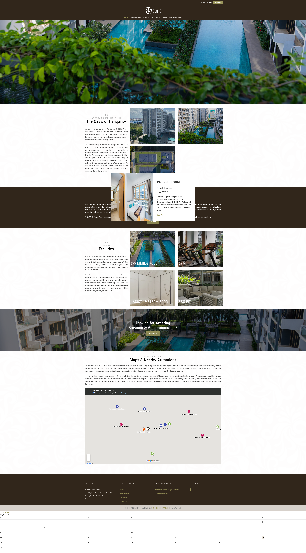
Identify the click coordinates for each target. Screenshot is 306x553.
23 (263, 537)
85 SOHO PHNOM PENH (160, 508)
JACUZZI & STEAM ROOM (150, 302)
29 (219, 543)
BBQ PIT (185, 302)
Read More (160, 215)
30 (263, 543)
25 (44, 543)
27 (132, 543)
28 (176, 543)
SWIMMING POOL (144, 263)
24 (1, 543)
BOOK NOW (153, 333)
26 (88, 543)
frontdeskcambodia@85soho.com (168, 490)
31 (1, 548)
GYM (182, 263)
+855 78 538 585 (162, 493)
